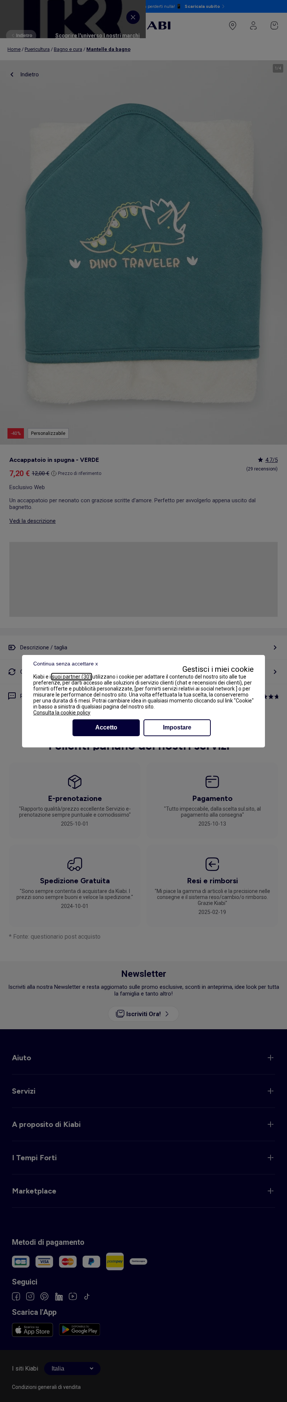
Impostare (177, 727)
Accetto (106, 727)
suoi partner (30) (71, 677)
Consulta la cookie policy (61, 713)
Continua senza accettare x (65, 664)
